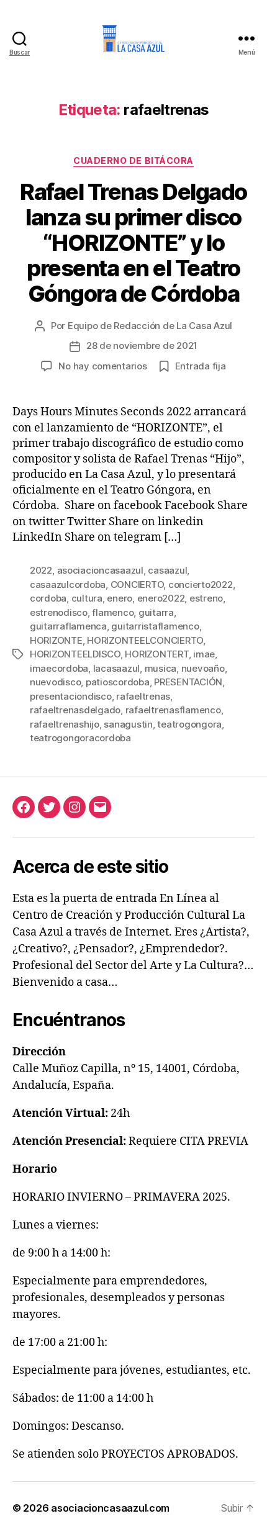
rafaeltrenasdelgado (75, 710)
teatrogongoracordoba (80, 738)
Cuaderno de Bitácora (133, 160)
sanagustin (128, 724)
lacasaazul (116, 668)
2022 (41, 570)
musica (160, 668)
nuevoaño (203, 668)
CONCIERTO (137, 584)
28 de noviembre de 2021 (141, 345)
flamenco (113, 612)
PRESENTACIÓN (188, 682)
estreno (206, 598)
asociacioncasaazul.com (110, 1508)
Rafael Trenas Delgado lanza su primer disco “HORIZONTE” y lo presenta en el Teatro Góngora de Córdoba (133, 242)
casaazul (167, 570)
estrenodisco (59, 612)
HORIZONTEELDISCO (75, 654)
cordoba (48, 598)
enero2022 (161, 598)
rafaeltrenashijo (64, 724)
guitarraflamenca (68, 626)
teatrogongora (189, 724)
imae (204, 654)
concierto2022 (200, 584)
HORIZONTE (56, 640)
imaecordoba (59, 668)
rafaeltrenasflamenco (173, 710)
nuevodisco (55, 682)
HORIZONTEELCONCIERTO (145, 640)
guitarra (156, 612)
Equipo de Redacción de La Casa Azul (150, 326)
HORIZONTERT (156, 654)
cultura (86, 598)
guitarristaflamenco (155, 626)
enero (119, 598)
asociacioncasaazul (100, 570)
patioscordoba (118, 682)
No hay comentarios (102, 366)
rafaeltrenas (143, 696)
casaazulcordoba (68, 584)
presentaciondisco (71, 696)
